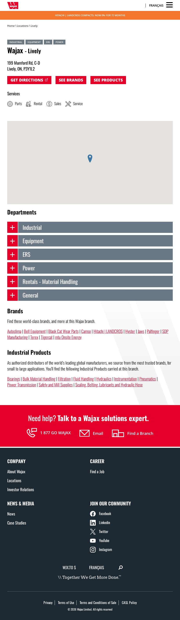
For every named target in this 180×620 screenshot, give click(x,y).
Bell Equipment (35, 331)
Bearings (13, 379)
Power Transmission (21, 384)
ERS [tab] (26, 254)
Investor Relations (20, 489)
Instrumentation (125, 379)
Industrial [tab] (32, 227)
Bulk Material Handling (39, 379)
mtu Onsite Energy (68, 337)
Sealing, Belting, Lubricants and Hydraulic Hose (109, 384)
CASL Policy (129, 602)
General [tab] (30, 295)
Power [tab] (29, 268)
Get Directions (27, 80)
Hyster (130, 331)
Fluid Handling (83, 379)
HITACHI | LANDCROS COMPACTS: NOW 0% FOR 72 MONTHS (90, 15)
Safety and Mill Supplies (56, 384)
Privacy (47, 602)
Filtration (64, 379)
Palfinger (153, 331)
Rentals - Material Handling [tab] (50, 281)
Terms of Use (66, 602)
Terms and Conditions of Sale (98, 602)
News (11, 514)
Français (156, 5)
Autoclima (14, 331)
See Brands (71, 80)
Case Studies (16, 523)
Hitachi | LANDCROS (108, 331)
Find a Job (97, 471)
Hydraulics (104, 379)
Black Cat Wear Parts (63, 331)
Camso (86, 331)
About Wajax (16, 471)
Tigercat (46, 337)
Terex (34, 337)
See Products (108, 80)
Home (11, 26)
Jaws (141, 331)
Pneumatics (147, 379)
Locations (23, 26)
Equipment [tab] (33, 240)
